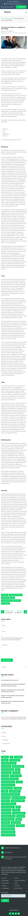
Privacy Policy (5, 883)
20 (12, 18)
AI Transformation (15, 775)
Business (4, 33)
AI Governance (6, 766)
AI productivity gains (8, 769)
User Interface (15, 822)
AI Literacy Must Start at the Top (9, 680)
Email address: (4, 892)
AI (11, 757)
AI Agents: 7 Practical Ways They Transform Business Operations (12, 696)
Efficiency (17, 600)
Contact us (21, 7)
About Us (4, 878)
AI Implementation (18, 766)
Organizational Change (8, 816)
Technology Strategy (8, 819)
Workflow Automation (8, 828)
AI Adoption (18, 757)
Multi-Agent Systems (18, 813)
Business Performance (8, 785)
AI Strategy (16, 772)
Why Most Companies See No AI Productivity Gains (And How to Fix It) (12, 690)
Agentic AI (5, 757)
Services (4, 885)
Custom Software (7, 600)
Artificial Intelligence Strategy (10, 779)
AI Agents (5, 760)
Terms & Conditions (20, 880)
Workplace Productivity (8, 835)
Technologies (5, 888)
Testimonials (5, 880)
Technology (14, 33)
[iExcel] (7, 12)
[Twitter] (13, 914)
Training (19, 819)
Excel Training (18, 888)
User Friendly (6, 822)
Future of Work (6, 810)
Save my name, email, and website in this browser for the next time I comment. (12, 638)
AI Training (5, 775)
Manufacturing (6, 813)
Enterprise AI (6, 800)
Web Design (20, 825)
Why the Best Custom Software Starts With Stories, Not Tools (12, 702)
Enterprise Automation (17, 800)
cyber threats (6, 797)
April (10, 18)
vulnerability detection (8, 825)
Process (9, 33)
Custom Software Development (11, 794)
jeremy (12, 31)
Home (2, 18)
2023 (6, 18)
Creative (5, 791)
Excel (18, 807)
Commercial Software (15, 595)
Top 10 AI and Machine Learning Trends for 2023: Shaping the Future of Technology (9, 611)
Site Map (17, 885)
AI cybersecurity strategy (9, 763)
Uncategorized (6, 743)
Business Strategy (7, 788)
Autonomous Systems (8, 782)
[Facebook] (10, 914)
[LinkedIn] (16, 914)
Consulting (5, 597)
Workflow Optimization (8, 832)
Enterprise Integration (8, 807)
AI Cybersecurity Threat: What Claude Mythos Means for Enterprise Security (13, 685)
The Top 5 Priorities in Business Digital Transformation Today (21, 611)
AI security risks (6, 772)
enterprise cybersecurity (9, 804)
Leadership (16, 810)
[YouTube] (19, 914)
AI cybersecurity (15, 760)
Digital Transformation (18, 797)
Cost (12, 597)
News (16, 883)
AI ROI (17, 769)
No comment (23, 33)
